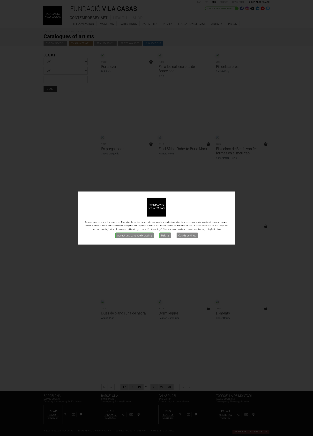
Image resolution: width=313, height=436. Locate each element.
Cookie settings (187, 235)
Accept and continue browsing (134, 235)
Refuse (165, 235)
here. (219, 229)
